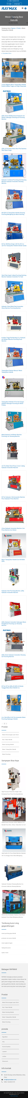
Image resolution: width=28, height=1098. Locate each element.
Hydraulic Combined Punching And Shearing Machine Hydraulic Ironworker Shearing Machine (14, 181)
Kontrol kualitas (6, 1046)
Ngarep (13, 28)
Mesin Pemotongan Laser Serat (10, 734)
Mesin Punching (6, 754)
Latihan (4, 1056)
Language (17, 3)
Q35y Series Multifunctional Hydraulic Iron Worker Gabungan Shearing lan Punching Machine (13, 117)
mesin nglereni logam (7, 943)
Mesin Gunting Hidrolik (8, 744)
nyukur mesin (5, 952)
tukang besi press (6, 948)
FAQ (3, 1041)
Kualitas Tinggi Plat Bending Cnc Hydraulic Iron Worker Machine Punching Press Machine (13, 339)
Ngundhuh (4, 1037)
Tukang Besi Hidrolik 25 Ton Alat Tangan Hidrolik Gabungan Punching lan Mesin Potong (13, 403)
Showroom (5, 1061)
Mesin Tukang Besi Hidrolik (9, 749)
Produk (19, 28)
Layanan (4, 1051)
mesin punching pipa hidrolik (9, 933)
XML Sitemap (14, 1096)
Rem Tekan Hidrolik (7, 739)
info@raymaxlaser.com (10, 1079)
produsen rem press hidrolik (9, 938)
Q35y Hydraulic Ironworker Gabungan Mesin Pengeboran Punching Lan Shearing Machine (14, 623)
